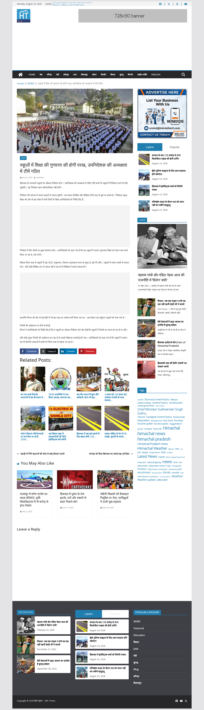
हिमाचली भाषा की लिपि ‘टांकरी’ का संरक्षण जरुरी (172, 364)
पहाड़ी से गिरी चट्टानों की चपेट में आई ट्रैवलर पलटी (42, 453)
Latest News (147, 456)
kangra (145, 452)
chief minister (159, 406)
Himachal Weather (152, 448)
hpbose (171, 449)
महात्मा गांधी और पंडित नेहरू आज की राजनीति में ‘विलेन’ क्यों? (161, 277)
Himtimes (40, 177)
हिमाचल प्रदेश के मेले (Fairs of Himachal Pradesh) (171, 344)
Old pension (142, 465)
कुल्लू (121, 74)
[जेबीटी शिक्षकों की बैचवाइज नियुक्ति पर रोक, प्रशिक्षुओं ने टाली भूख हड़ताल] (115, 472)
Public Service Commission (157, 469)
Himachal (171, 428)
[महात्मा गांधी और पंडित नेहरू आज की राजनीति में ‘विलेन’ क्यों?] (162, 246)
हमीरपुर (66, 74)
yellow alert (162, 479)
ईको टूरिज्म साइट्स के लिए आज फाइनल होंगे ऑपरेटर (72, 3)
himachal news (151, 433)
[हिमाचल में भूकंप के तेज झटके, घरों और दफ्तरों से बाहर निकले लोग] (75, 472)
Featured (139, 628)
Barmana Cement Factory (157, 399)
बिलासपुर (84, 74)
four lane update (161, 423)
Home (32, 74)
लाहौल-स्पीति (142, 74)
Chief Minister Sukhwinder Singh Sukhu (160, 411)
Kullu (163, 452)
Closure (141, 417)
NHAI (175, 462)
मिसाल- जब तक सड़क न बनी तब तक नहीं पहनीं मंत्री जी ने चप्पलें (171, 302)
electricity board (156, 421)
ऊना (75, 74)
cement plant (175, 402)
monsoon (141, 462)
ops (169, 465)
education (143, 420)
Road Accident (157, 473)
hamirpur (148, 428)
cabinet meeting (144, 403)
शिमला (113, 74)
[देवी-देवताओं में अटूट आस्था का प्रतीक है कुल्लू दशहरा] (146, 328)
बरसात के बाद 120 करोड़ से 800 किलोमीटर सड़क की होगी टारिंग (166, 157)
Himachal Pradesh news (152, 444)
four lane (168, 420)
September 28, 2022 (47, 668)
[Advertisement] (102, 48)
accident (140, 400)
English (155, 74)
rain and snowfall (175, 469)
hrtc (177, 448)
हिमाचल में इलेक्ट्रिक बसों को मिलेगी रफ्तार (167, 188)
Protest (141, 469)
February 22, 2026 (46, 629)
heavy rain (157, 428)
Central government (145, 405)
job (181, 449)
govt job (140, 429)
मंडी (57, 74)
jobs (139, 452)
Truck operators (164, 477)
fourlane (178, 420)
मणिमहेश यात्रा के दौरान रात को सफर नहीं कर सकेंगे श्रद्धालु (168, 203)
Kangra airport (154, 452)
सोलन (94, 74)
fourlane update (145, 423)
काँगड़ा (49, 74)
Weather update (146, 479)
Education (139, 635)
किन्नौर (130, 74)
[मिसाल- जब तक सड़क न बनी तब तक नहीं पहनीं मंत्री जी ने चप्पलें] (146, 307)
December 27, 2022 (46, 649)
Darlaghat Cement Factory (159, 417)
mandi (161, 456)
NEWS (23, 158)
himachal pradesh (154, 439)
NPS (180, 462)
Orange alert (176, 466)
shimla (166, 472)
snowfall (175, 472)
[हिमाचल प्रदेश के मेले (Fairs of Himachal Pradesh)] (146, 349)
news (167, 461)
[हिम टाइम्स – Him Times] (20, 74)
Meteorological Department (175, 457)
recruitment (144, 472)
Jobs (136, 648)
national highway (154, 462)
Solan (182, 473)
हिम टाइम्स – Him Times (44, 700)
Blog (136, 669)
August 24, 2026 (160, 163)
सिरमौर (103, 74)
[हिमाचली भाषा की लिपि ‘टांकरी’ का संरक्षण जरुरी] (146, 370)
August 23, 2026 (160, 194)
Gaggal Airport (176, 423)
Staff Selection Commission (147, 476)
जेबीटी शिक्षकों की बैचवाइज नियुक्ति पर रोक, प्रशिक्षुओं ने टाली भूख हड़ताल (114, 498)
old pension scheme (157, 465)
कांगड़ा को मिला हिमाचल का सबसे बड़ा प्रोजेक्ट (109, 453)
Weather (177, 476)
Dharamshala (179, 417)
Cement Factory (160, 402)
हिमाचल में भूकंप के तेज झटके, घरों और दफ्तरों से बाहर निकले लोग (73, 498)
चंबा (41, 74)
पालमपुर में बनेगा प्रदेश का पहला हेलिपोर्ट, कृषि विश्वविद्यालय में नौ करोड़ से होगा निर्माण (34, 500)
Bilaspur (174, 399)
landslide (169, 453)
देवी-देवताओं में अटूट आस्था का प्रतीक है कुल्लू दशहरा (171, 323)
